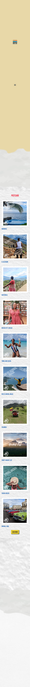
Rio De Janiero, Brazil (7, 394)
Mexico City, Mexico (7, 328)
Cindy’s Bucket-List (7, 460)
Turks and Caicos (6, 361)
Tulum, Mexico (5, 493)
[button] (15, 85)
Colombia (4, 427)
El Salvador (5, 262)
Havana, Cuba (5, 526)
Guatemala (5, 295)
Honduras (4, 229)
